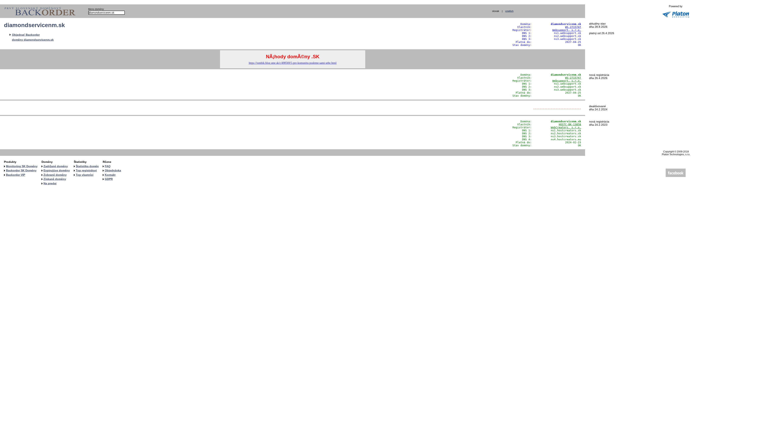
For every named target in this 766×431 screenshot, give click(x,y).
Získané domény (54, 179)
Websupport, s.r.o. (566, 30)
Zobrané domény (55, 174)
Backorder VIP (15, 174)
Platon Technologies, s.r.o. (676, 154)
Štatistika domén (87, 166)
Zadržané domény (55, 166)
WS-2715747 (573, 27)
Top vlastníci (84, 174)
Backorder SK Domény (21, 170)
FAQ (108, 166)
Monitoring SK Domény (22, 166)
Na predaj (49, 183)
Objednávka (113, 170)
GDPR (109, 179)
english (509, 11)
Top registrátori (86, 170)
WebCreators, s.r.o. (566, 127)
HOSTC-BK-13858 (570, 124)
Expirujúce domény (56, 170)
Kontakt (110, 174)
